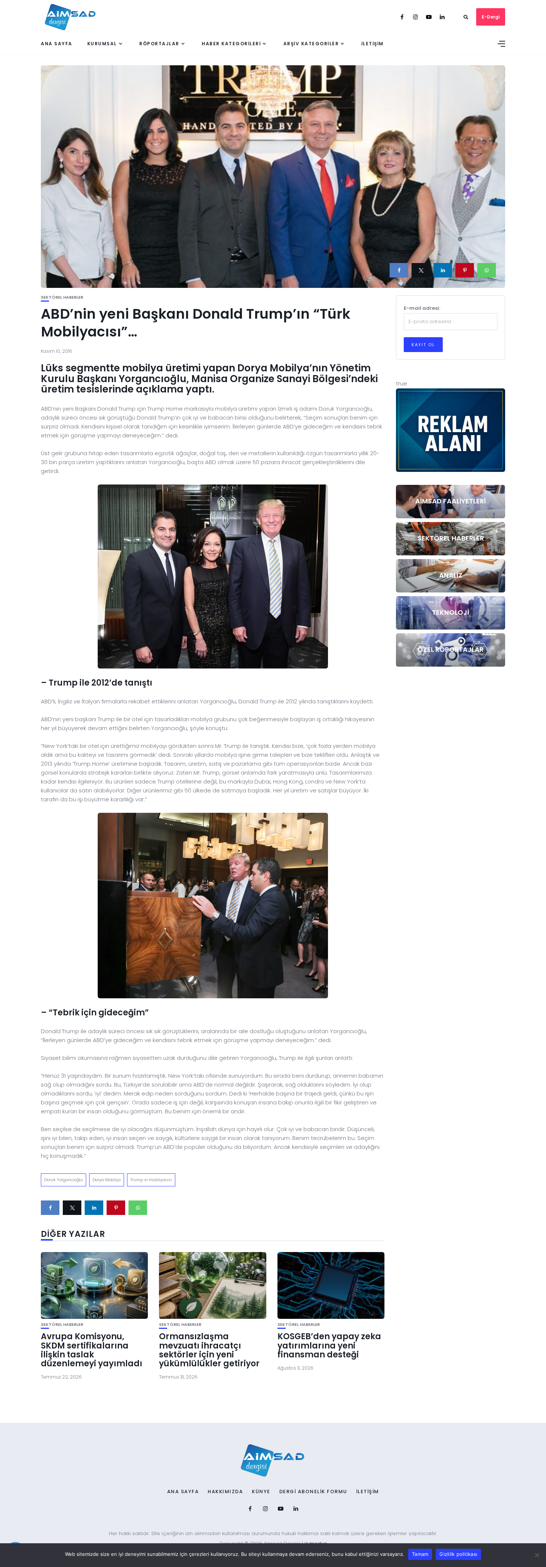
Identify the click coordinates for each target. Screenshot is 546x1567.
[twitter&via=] (421, 270)
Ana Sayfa (56, 43)
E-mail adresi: (422, 308)
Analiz (450, 575)
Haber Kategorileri (231, 43)
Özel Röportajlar (450, 649)
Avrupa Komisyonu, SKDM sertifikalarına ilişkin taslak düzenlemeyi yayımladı (91, 1350)
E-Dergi (491, 17)
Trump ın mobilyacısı (151, 1180)
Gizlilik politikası (458, 1554)
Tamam (420, 1554)
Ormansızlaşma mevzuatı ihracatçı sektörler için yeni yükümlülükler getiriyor (209, 1350)
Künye (261, 1491)
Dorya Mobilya (106, 1180)
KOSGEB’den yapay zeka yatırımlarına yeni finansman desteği (329, 1345)
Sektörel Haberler (62, 297)
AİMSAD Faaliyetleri (450, 501)
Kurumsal (102, 43)
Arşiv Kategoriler (311, 43)
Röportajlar (159, 43)
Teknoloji (450, 612)
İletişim (372, 43)
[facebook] (399, 270)
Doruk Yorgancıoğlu (63, 1180)
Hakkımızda (225, 1491)
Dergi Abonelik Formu (313, 1491)
